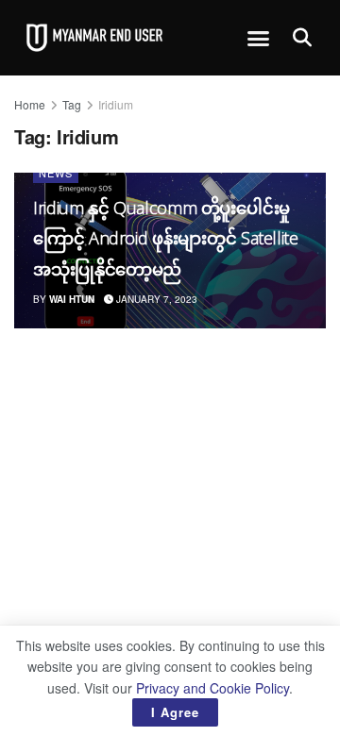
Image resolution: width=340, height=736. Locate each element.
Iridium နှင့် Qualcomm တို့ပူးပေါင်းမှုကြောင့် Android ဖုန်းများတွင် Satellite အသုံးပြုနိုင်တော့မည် (165, 238)
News (56, 172)
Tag (71, 104)
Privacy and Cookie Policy (212, 687)
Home (29, 104)
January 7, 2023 (155, 299)
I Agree (175, 712)
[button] (259, 38)
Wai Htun (71, 299)
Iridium (115, 104)
